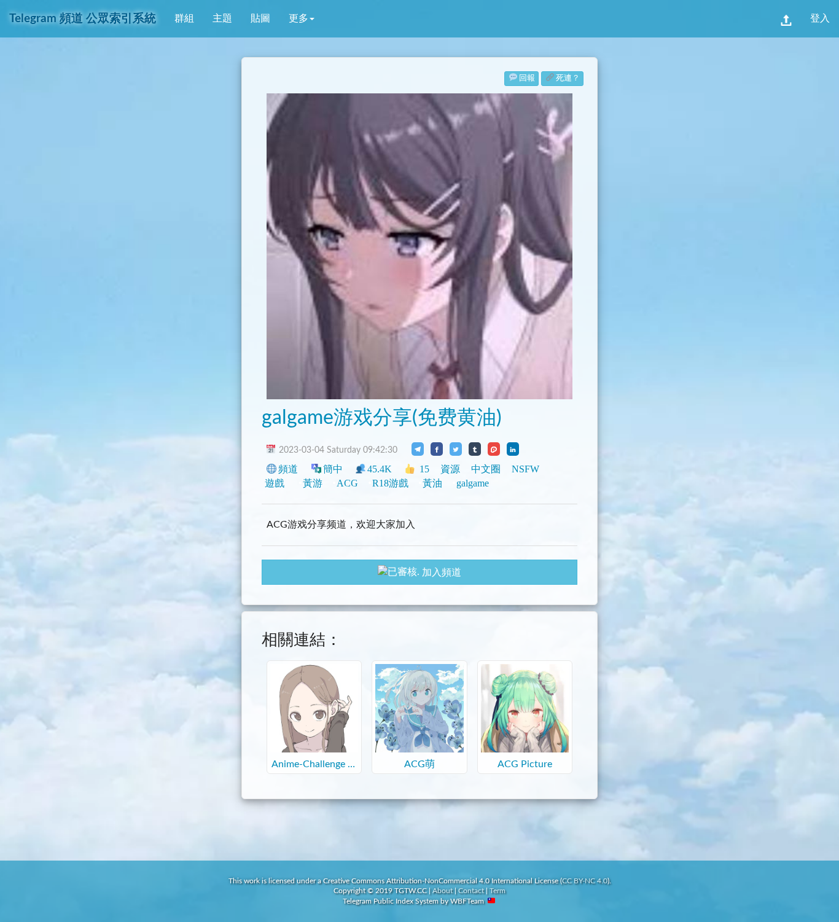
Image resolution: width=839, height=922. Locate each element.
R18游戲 (390, 483)
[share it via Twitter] (456, 449)
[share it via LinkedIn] (513, 449)
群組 (184, 18)
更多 (298, 18)
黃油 (432, 483)
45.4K (379, 469)
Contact (471, 890)
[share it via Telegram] (418, 449)
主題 (222, 18)
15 (423, 469)
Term (497, 890)
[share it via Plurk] (494, 449)
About (442, 890)
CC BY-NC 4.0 (584, 881)
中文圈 (486, 469)
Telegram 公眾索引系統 (82, 19)
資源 (450, 469)
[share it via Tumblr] (475, 449)
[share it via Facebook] (437, 449)
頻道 (288, 469)
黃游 (312, 483)
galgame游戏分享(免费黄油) (382, 418)
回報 (527, 78)
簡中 (333, 469)
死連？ (568, 78)
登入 (820, 18)
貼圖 (260, 18)
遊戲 (274, 483)
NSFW (525, 469)
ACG (347, 483)
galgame (472, 483)
